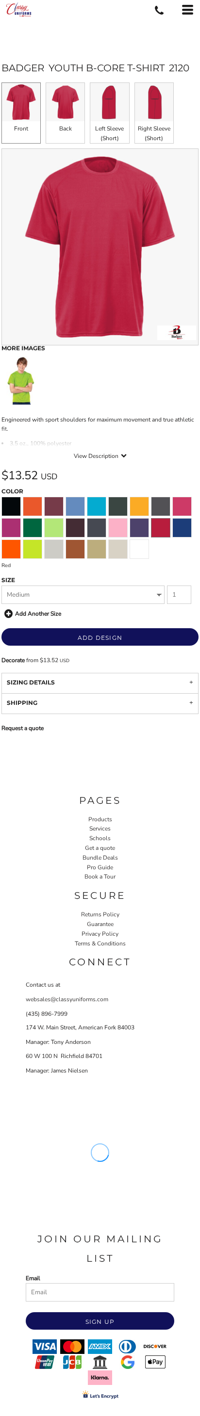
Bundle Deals (100, 858)
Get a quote (100, 848)
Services (100, 828)
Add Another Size (38, 614)
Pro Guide (100, 867)
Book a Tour (100, 876)
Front (21, 128)
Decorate (13, 660)
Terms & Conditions (100, 943)
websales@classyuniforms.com (67, 999)
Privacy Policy (100, 934)
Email (33, 1278)
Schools (100, 838)
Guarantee (100, 924)
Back (65, 128)
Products (100, 819)
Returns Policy (100, 914)
